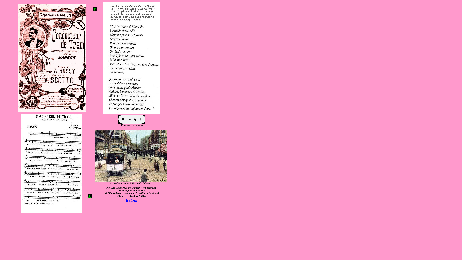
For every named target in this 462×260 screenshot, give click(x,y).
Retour (132, 200)
